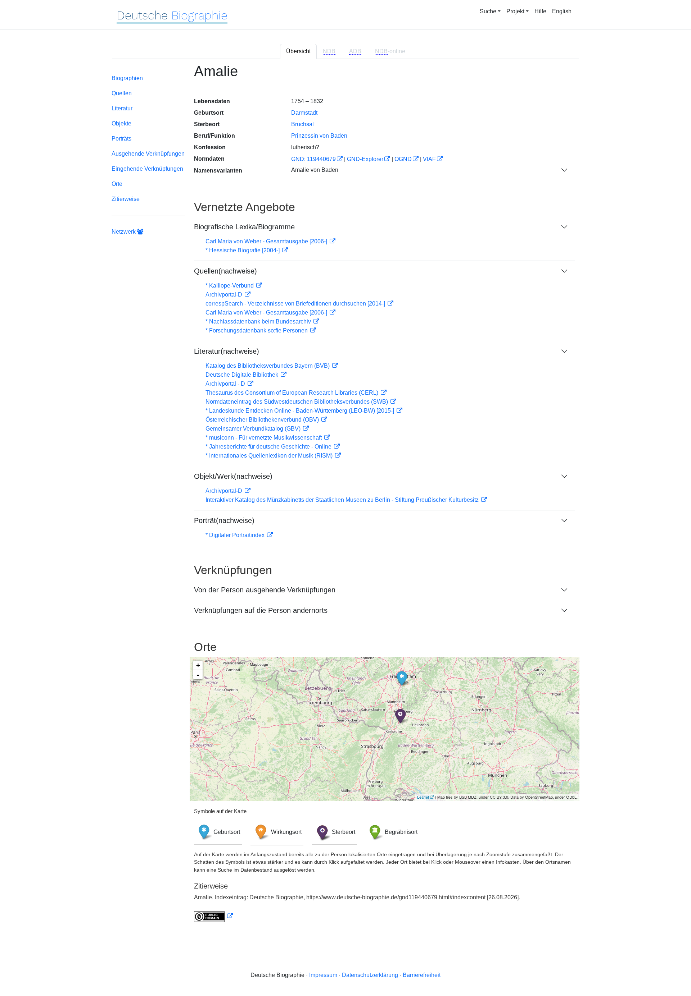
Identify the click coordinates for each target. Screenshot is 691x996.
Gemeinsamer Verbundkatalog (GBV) (254, 429)
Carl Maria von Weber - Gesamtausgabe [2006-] (267, 241)
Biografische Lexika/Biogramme (244, 227)
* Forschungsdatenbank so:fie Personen (257, 330)
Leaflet (423, 797)
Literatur (122, 108)
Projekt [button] (515, 11)
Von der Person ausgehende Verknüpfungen (264, 590)
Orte (117, 184)
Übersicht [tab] (298, 51)
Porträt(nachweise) (224, 520)
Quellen (122, 93)
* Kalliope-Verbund (230, 286)
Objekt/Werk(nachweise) (233, 476)
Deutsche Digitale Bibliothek (243, 375)
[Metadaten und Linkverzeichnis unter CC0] (213, 916)
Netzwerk (124, 232)
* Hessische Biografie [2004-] (243, 250)
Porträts (121, 139)
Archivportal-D (225, 295)
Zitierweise (126, 199)
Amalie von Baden (314, 170)
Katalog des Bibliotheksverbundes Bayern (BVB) (268, 366)
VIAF (429, 159)
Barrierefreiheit (422, 975)
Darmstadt (304, 113)
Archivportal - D (226, 384)
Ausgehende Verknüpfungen (148, 154)
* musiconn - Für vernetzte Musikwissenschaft (264, 438)
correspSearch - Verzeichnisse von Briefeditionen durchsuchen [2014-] (296, 303)
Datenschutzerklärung (370, 975)
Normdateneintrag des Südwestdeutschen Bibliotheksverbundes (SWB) (297, 402)
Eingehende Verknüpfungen (147, 169)
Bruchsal (302, 124)
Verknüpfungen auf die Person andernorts (261, 610)
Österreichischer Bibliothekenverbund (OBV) (263, 420)
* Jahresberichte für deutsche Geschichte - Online (269, 447)
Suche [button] (488, 11)
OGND (403, 159)
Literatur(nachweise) (226, 351)
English (562, 11)
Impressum (323, 975)
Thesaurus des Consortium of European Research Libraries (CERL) (293, 393)
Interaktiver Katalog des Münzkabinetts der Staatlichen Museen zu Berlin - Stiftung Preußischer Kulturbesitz (343, 500)
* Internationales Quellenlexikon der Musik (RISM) (270, 456)
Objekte (121, 123)
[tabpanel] (345, 497)
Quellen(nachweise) (225, 271)
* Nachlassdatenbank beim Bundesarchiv (259, 321)
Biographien (127, 78)
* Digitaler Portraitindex (236, 535)
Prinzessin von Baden (319, 136)
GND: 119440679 (313, 159)
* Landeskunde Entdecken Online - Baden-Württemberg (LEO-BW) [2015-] (301, 411)
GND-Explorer (365, 159)
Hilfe (540, 11)
